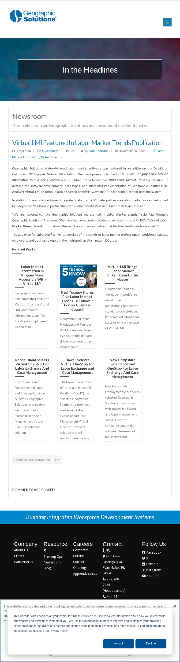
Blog (47, 568)
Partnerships (23, 561)
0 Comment (50, 151)
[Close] (175, 606)
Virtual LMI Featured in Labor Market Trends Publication (87, 143)
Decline (151, 643)
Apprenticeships (85, 573)
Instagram (153, 570)
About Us (21, 550)
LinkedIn (151, 564)
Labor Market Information (32, 460)
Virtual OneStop (52, 157)
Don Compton (98, 151)
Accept (118, 643)
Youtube (152, 576)
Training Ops (53, 556)
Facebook (153, 552)
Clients (19, 556)
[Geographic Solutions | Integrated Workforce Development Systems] (32, 16)
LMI (57, 460)
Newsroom (52, 562)
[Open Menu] (167, 22)
